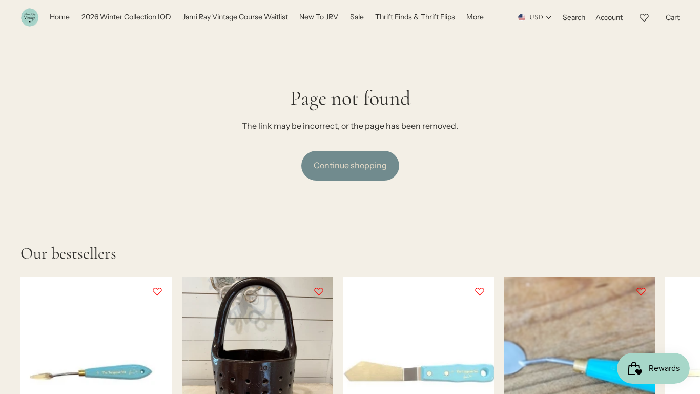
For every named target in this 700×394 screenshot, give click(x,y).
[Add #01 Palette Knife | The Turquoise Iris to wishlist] (157, 291)
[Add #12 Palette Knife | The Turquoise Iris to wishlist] (479, 291)
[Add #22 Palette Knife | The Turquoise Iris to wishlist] (640, 291)
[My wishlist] (644, 16)
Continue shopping (350, 165)
